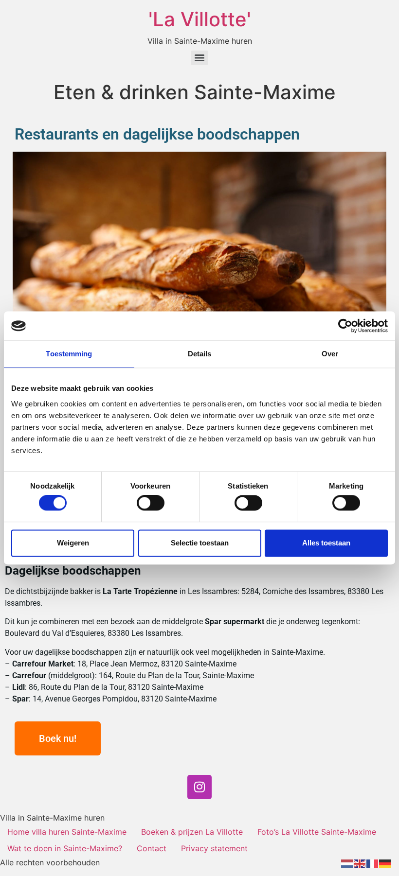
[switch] (150, 503)
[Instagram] (199, 787)
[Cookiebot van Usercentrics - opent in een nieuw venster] (345, 325)
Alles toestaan (326, 543)
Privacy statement (214, 848)
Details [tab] (200, 354)
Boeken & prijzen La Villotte (192, 832)
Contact (151, 848)
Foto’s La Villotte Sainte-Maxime (316, 832)
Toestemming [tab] (69, 354)
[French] (372, 863)
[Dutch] (347, 863)
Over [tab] (330, 354)
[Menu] (199, 58)
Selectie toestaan (200, 543)
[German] (385, 863)
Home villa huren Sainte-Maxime (67, 832)
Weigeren (73, 543)
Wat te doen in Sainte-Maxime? (64, 848)
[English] (360, 863)
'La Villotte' (199, 19)
